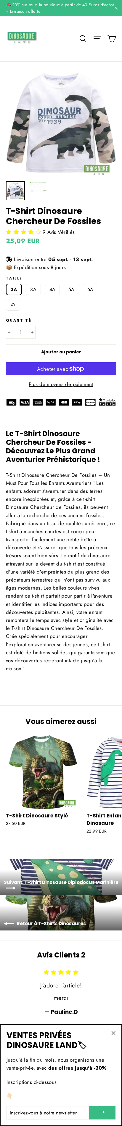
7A (13, 304)
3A (33, 289)
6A (90, 289)
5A (71, 289)
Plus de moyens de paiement (61, 384)
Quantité (18, 320)
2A (13, 289)
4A (52, 289)
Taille (14, 278)
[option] (61, 123)
